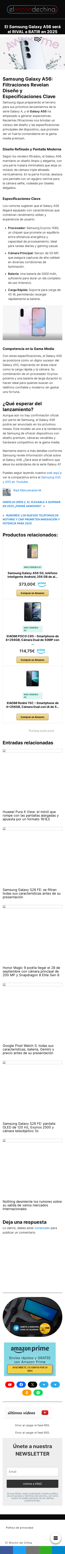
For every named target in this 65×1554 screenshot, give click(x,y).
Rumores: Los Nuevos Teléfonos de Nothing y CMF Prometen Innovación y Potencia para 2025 (31, 519)
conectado (42, 1228)
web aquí (53, 473)
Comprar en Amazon (32, 593)
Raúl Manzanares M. (27, 490)
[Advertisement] (28, 1265)
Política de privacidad (19, 1527)
